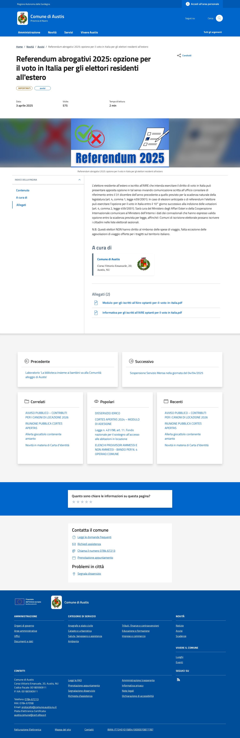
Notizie (180, 626)
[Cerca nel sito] (219, 18)
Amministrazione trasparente (138, 680)
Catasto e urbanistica (80, 631)
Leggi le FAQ (75, 680)
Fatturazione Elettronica (27, 729)
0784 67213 (32, 699)
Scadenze (181, 636)
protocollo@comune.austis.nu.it (39, 707)
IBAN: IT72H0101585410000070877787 (130, 729)
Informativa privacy (133, 685)
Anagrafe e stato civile (80, 626)
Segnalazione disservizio (81, 691)
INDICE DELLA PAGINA (26, 180)
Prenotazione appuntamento (84, 685)
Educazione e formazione (136, 631)
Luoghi (179, 657)
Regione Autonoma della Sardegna (33, 4)
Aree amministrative (25, 631)
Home (19, 47)
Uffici (17, 636)
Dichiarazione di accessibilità (138, 696)
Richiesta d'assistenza (80, 696)
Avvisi (41, 47)
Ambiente (73, 641)
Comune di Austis (108, 259)
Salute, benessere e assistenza (85, 636)
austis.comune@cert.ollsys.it (30, 715)
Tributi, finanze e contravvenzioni (140, 626)
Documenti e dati (23, 641)
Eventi (179, 662)
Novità (30, 47)
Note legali (128, 691)
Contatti (89, 729)
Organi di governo (24, 626)
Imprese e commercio (133, 636)
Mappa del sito (63, 729)
